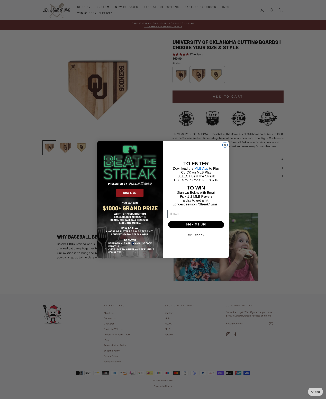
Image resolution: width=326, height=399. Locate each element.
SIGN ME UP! (196, 224)
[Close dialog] (225, 144)
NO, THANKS (196, 235)
